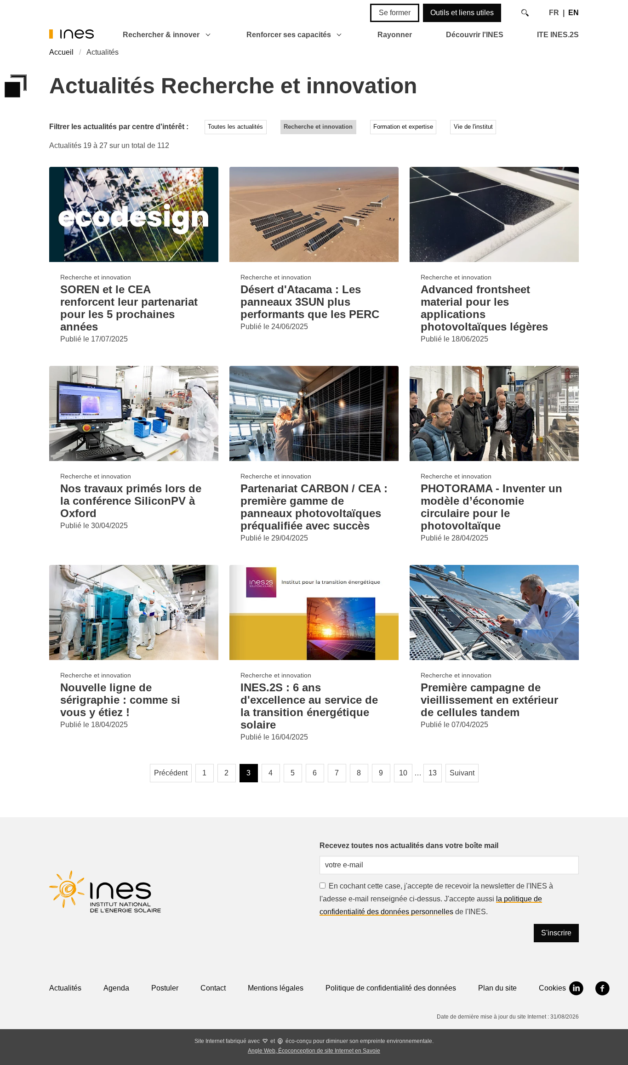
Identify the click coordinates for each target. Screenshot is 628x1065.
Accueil (61, 52)
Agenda (116, 988)
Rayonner (394, 35)
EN (573, 13)
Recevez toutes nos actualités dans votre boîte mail (409, 845)
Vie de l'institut (473, 126)
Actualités (65, 988)
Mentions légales (275, 988)
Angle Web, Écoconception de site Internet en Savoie (314, 1051)
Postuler (164, 988)
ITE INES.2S (558, 35)
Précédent (171, 773)
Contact (213, 988)
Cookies (552, 988)
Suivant (462, 773)
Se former (395, 13)
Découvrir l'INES (474, 35)
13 (432, 773)
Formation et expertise (403, 126)
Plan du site (497, 988)
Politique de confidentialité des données (390, 988)
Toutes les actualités (235, 126)
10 (403, 773)
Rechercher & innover (161, 35)
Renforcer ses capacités (288, 35)
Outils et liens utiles (462, 13)
